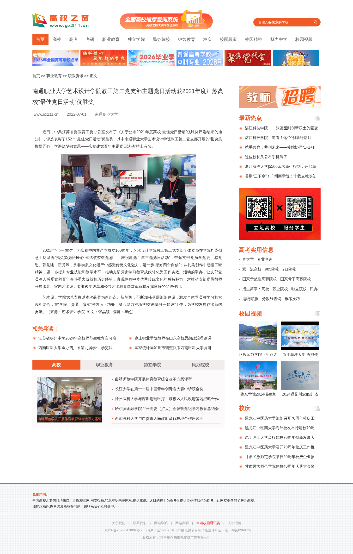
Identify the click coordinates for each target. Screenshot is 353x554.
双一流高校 (252, 269)
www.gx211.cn (46, 114)
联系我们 (139, 523)
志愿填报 (251, 299)
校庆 (207, 39)
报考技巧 (292, 299)
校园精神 (253, 39)
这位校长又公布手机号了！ (268, 157)
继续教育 (186, 39)
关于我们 (118, 523)
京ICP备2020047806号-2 (123, 530)
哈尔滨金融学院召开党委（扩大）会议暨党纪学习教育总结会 (167, 409)
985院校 (272, 269)
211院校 (289, 269)
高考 (73, 39)
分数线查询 (271, 299)
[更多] (318, 118)
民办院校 (161, 39)
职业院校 (280, 289)
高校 (57, 39)
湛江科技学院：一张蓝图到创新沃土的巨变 (281, 128)
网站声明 (182, 523)
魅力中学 (278, 39)
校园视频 (304, 39)
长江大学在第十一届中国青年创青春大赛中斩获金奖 (159, 389)
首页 (40, 39)
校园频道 (228, 39)
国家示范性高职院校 (259, 279)
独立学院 (136, 39)
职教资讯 (75, 76)
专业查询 (265, 259)
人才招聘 (234, 523)
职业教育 (111, 39)
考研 (90, 39)
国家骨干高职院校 (295, 279)
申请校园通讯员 (208, 523)
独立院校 (299, 289)
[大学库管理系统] (166, 28)
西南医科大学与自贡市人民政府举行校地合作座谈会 (159, 418)
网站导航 (161, 523)
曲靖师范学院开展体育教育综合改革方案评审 (153, 379)
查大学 (248, 259)
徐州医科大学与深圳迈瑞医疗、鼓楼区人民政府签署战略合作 (167, 399)
